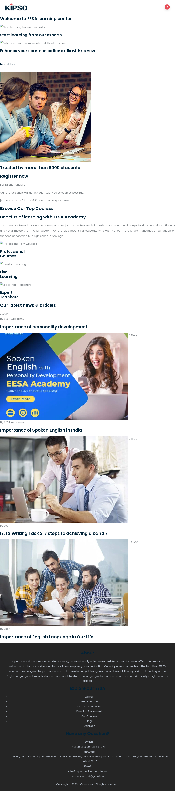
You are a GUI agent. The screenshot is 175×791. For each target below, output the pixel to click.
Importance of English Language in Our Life (46, 637)
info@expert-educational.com (87, 771)
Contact (89, 726)
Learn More (7, 64)
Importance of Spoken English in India (41, 430)
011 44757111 (99, 747)
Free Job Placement (89, 711)
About (89, 697)
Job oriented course (89, 706)
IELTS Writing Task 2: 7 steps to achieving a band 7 (54, 533)
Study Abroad (89, 701)
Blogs (89, 721)
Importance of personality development (43, 327)
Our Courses (89, 716)
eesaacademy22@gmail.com (87, 776)
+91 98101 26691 (81, 747)
